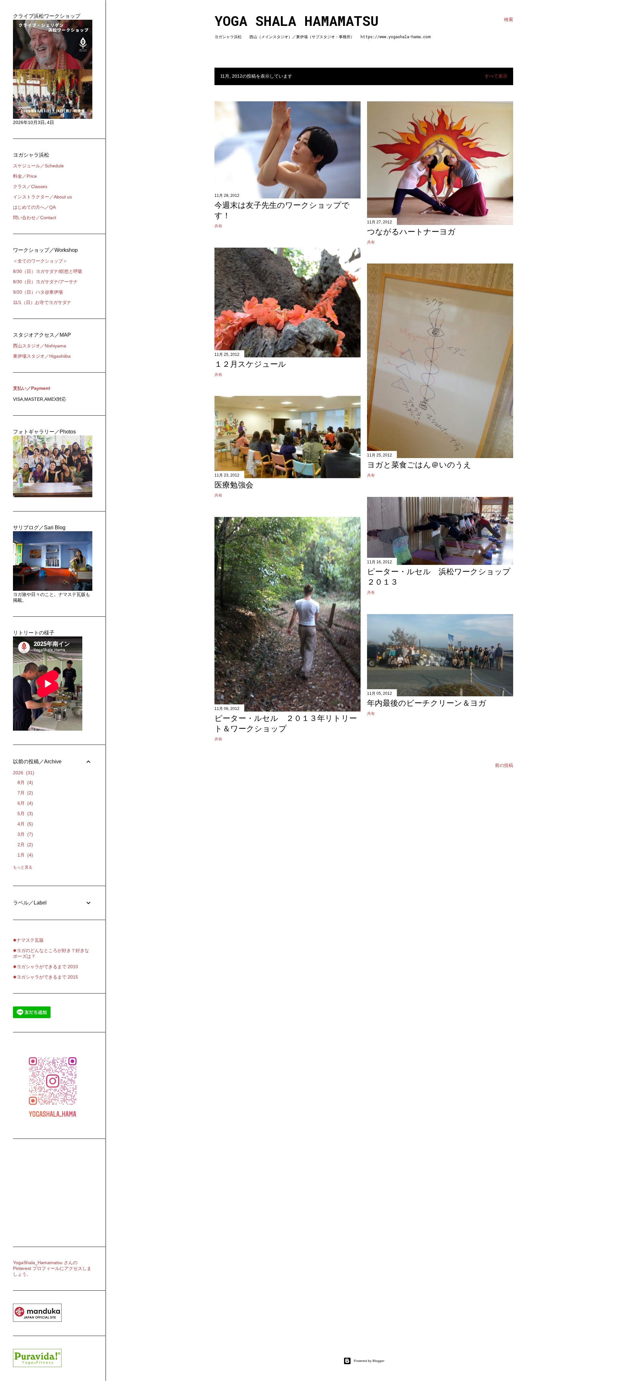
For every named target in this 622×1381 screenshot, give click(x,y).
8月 (24, 782)
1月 (24, 855)
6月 (24, 803)
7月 (24, 792)
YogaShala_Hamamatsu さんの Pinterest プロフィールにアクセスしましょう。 (52, 1268)
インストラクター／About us (42, 196)
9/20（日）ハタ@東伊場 (38, 292)
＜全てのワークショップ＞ (40, 261)
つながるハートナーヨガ (411, 231)
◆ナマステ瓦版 (28, 940)
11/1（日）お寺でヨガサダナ (42, 302)
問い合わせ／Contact (34, 217)
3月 (24, 834)
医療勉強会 (233, 484)
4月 (24, 823)
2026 (23, 772)
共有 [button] (218, 226)
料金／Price (25, 176)
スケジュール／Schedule (38, 165)
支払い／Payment (31, 388)
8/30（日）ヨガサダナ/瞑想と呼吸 (47, 271)
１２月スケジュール (250, 364)
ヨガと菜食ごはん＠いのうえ (419, 464)
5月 (24, 813)
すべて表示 (496, 76)
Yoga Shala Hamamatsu (296, 20)
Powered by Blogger (369, 1361)
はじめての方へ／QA (34, 207)
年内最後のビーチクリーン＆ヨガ (426, 703)
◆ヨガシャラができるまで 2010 (45, 966)
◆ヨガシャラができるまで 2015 (45, 977)
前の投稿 (504, 765)
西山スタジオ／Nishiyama (39, 345)
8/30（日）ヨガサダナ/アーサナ (45, 281)
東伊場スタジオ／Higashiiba (42, 356)
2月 (24, 844)
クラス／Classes (30, 186)
